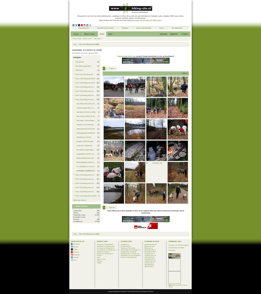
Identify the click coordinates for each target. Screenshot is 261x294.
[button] (80, 34)
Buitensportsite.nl (150, 250)
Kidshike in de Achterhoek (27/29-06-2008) (87, 125)
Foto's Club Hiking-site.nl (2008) (85, 99)
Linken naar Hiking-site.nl (105, 253)
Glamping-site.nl (150, 259)
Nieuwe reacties (87, 38)
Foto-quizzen (79, 62)
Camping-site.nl (150, 253)
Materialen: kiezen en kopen (105, 28)
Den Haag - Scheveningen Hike (87, 120)
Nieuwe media (77, 38)
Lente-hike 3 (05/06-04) (84, 145)
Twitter (79, 25)
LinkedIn (87, 25)
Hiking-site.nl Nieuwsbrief (105, 244)
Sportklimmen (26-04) (84, 137)
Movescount (82, 25)
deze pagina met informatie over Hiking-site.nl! (146, 20)
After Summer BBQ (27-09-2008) (87, 116)
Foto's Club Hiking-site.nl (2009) (85, 95)
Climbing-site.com (150, 255)
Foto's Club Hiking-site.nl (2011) (85, 87)
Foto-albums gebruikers (83, 66)
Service (161, 28)
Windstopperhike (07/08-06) (86, 133)
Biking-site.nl (149, 248)
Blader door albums (79, 200)
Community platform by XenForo (125, 291)
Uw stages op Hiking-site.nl (105, 248)
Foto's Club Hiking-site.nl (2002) (86, 196)
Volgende (111, 68)
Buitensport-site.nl (150, 252)
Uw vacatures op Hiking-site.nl (106, 250)
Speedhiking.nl (149, 264)
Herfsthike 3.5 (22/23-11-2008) (87, 171)
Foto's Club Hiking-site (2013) (85, 78)
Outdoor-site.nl (149, 263)
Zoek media (97, 38)
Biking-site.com (149, 246)
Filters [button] (184, 73)
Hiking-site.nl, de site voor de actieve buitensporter (130, 8)
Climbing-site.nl (149, 257)
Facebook (74, 25)
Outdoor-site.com (150, 261)
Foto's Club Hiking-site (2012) (85, 83)
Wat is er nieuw (89, 34)
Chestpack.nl (125, 244)
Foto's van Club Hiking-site (84, 74)
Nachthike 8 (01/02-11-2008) (86, 112)
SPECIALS (79, 70)
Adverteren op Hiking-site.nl (106, 246)
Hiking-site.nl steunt (103, 252)
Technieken (125, 28)
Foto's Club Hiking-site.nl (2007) (85, 175)
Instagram (85, 25)
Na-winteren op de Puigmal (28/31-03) (86, 150)
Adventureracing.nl (151, 244)
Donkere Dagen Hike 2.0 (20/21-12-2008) (87, 108)
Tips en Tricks (101, 259)
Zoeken (99, 263)
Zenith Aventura (126, 246)
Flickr (90, 25)
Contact (99, 255)
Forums (76, 34)
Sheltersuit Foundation (128, 248)
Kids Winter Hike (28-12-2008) (87, 104)
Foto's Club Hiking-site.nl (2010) (85, 91)
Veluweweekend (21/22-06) (86, 129)
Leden (110, 34)
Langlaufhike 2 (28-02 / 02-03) (86, 154)
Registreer (121, 56)
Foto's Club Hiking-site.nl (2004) (85, 187)
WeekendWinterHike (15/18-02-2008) (87, 158)
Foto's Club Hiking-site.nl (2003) (85, 191)
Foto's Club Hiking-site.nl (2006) (85, 179)
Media (102, 34)
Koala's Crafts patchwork (129, 257)
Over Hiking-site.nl (177, 28)
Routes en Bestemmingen (143, 28)
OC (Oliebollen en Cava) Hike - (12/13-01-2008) (87, 166)
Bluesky (76, 25)
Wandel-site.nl (149, 266)
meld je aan (132, 56)
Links (98, 257)
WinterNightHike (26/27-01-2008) (87, 162)
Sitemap (99, 261)
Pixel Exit (150, 291)
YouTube (76, 252)
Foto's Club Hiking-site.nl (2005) (85, 183)
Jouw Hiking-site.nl (84, 28)
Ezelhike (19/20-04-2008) (85, 141)
